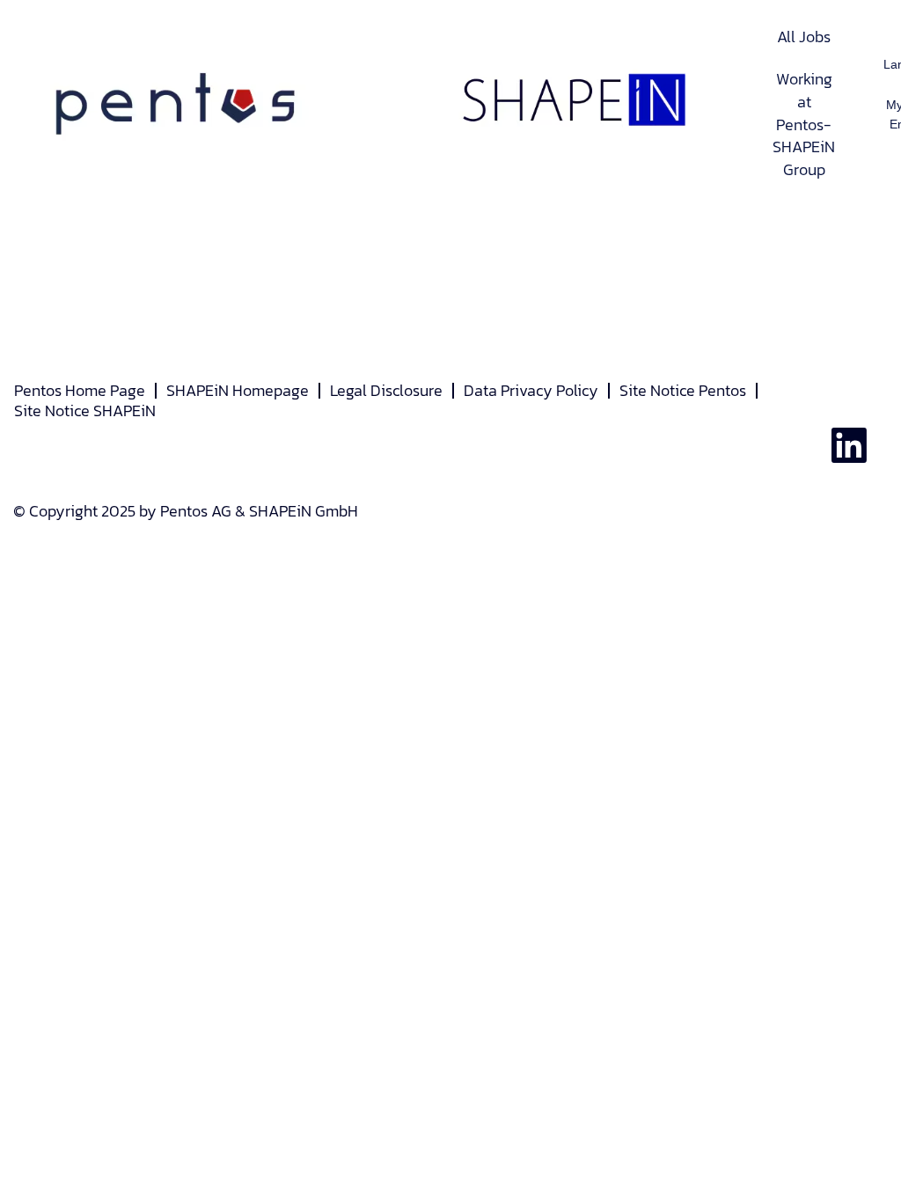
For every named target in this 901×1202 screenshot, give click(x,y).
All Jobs (804, 36)
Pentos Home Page (79, 390)
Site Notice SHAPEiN (85, 410)
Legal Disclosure (386, 390)
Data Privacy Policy (531, 390)
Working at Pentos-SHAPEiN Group (804, 124)
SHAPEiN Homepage (237, 390)
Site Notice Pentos (682, 390)
